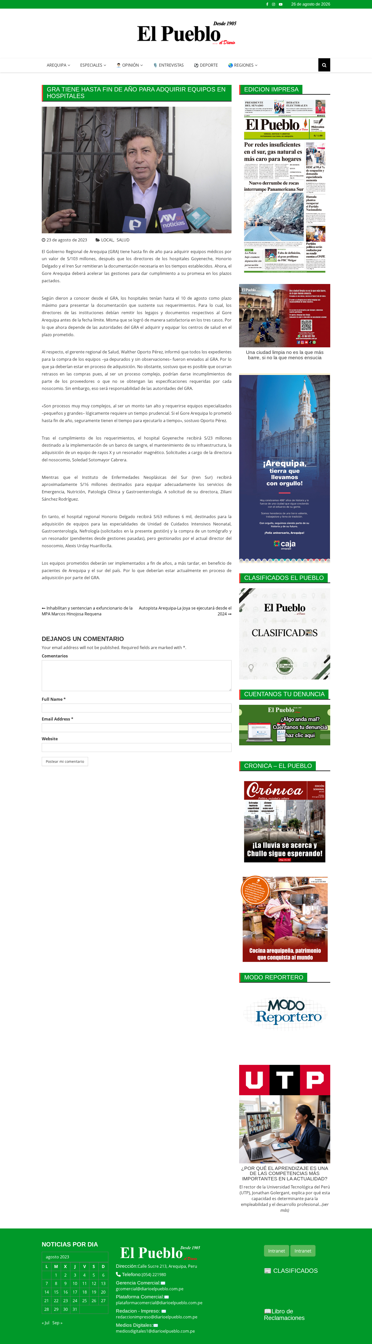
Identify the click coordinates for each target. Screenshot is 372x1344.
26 (94, 1300)
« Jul (45, 1323)
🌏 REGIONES (241, 65)
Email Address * (57, 719)
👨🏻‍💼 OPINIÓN (127, 65)
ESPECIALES (91, 65)
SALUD (123, 240)
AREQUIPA (56, 65)
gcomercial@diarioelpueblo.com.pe (149, 1289)
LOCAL (107, 240)
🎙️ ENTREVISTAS (168, 65)
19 (94, 1292)
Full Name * (54, 699)
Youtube (280, 4)
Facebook (267, 4)
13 (103, 1283)
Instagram (273, 4)
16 (65, 1292)
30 (65, 1309)
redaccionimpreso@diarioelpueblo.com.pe (156, 1317)
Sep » (57, 1323)
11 (84, 1283)
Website (50, 739)
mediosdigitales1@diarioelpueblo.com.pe (155, 1331)
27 (103, 1300)
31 (75, 1309)
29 (56, 1309)
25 (84, 1300)
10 (75, 1283)
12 (94, 1283)
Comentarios (55, 656)
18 (84, 1292)
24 (75, 1300)
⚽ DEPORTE (206, 65)
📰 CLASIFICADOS (291, 1270)
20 (103, 1292)
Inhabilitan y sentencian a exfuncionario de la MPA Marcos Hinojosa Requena (87, 611)
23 (65, 1300)
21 (46, 1300)
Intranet (276, 1251)
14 (46, 1292)
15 (56, 1292)
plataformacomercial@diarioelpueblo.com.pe (159, 1302)
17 (75, 1292)
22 (56, 1300)
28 (46, 1309)
